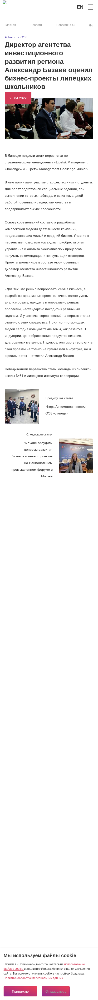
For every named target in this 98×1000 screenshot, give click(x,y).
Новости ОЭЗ (65, 25)
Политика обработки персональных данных (33, 978)
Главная (10, 25)
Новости (36, 25)
